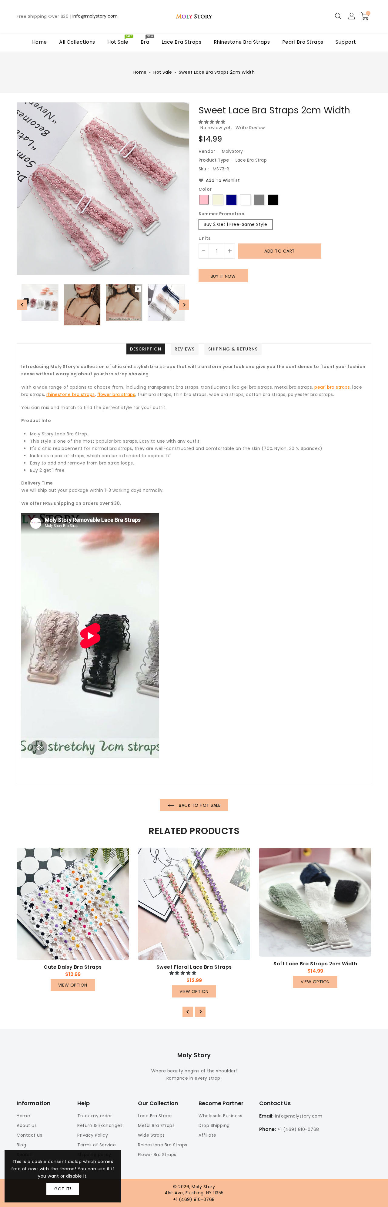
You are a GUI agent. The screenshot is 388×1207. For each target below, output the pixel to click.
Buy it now (223, 276)
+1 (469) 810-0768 (298, 1129)
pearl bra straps (332, 387)
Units (205, 238)
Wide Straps (151, 1135)
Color (205, 189)
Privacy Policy (92, 1135)
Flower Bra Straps (157, 1155)
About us (27, 1125)
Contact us (29, 1135)
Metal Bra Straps (156, 1125)
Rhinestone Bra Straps (162, 1145)
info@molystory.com (95, 16)
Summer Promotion (221, 214)
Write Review (250, 128)
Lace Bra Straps (155, 1116)
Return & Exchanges (99, 1125)
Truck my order (94, 1116)
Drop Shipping (214, 1125)
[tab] (145, 349)
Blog (21, 1145)
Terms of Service (96, 1145)
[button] (213, 122)
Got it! (62, 1189)
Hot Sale (162, 72)
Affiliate (207, 1135)
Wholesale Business (220, 1116)
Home (140, 72)
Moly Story (194, 1055)
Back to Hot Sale (199, 805)
